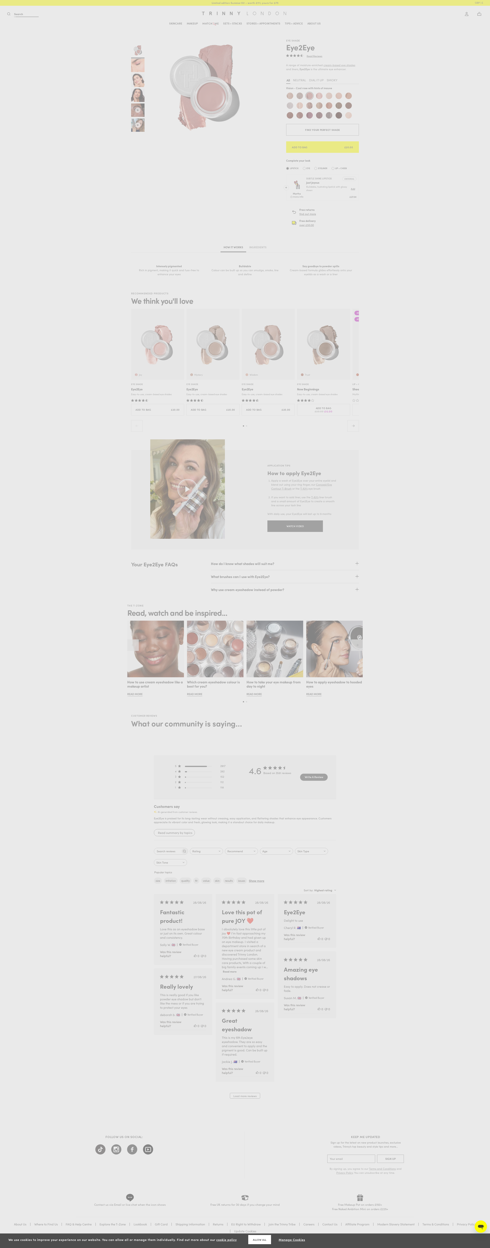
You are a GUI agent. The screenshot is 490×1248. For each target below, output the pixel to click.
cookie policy (226, 1239)
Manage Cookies (292, 1239)
